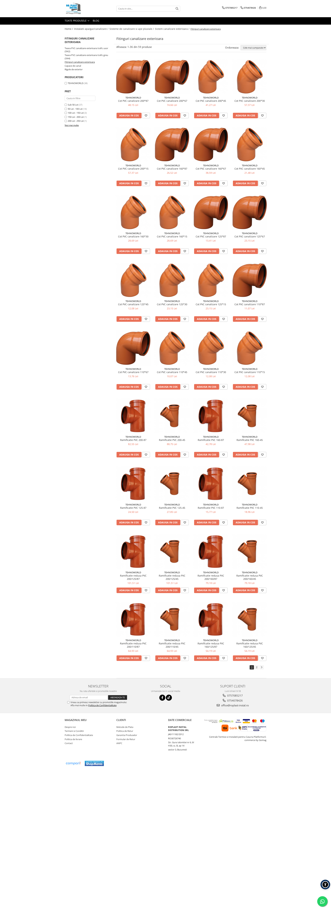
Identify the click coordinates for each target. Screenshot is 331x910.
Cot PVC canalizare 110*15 (249, 372)
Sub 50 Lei (73, 104)
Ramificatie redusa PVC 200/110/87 (133, 645)
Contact (69, 743)
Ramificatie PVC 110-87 (211, 507)
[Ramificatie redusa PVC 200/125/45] (172, 551)
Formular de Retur (125, 739)
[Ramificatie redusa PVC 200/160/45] (249, 551)
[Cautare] (177, 9)
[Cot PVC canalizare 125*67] (249, 212)
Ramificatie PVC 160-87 (211, 440)
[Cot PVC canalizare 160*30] (133, 212)
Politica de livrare (73, 739)
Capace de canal (73, 65)
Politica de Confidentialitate (102, 705)
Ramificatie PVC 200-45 (172, 440)
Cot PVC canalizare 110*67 (133, 372)
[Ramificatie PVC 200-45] (172, 415)
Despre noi (70, 727)
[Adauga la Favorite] (146, 115)
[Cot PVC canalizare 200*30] (249, 76)
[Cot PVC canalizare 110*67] (133, 348)
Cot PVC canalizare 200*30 (249, 100)
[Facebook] (162, 698)
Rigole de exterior (74, 69)
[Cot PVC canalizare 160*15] (172, 212)
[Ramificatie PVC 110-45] (249, 483)
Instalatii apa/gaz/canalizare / (91, 28)
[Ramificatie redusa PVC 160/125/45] (249, 619)
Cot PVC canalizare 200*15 (133, 168)
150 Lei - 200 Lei (76, 116)
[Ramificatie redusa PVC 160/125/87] (210, 619)
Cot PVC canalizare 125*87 (211, 236)
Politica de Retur (124, 731)
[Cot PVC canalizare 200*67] (172, 76)
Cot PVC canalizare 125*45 (133, 304)
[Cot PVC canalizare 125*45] (133, 280)
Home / (69, 28)
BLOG (96, 20)
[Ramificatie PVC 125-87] (133, 483)
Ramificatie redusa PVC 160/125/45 (249, 645)
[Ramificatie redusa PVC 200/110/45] (172, 619)
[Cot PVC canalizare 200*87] (133, 76)
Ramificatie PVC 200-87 (133, 440)
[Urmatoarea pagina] (261, 667)
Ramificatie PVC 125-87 (133, 507)
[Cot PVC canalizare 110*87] (249, 280)
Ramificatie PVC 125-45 (172, 507)
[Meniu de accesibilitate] (325, 884)
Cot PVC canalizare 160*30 (133, 236)
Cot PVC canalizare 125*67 (249, 236)
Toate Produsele (76, 20)
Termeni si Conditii (74, 731)
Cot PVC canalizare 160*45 (249, 168)
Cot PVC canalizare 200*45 (211, 100)
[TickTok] (169, 698)
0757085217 (235, 695)
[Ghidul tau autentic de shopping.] (73, 763)
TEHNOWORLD (75, 83)
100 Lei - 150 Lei (76, 112)
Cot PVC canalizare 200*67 (172, 100)
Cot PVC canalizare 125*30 (172, 304)
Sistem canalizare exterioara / (172, 28)
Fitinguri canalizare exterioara (80, 62)
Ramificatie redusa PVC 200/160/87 (211, 577)
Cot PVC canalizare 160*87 (172, 168)
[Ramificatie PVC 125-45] (172, 483)
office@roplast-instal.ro (234, 705)
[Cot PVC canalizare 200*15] (133, 144)
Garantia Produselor (126, 735)
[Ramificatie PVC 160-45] (249, 415)
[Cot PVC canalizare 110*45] (172, 348)
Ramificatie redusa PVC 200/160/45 (249, 577)
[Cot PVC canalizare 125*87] (210, 212)
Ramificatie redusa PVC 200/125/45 (172, 577)
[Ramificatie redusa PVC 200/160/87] (210, 551)
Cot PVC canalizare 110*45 (172, 372)
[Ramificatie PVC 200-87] (133, 415)
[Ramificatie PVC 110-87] (210, 483)
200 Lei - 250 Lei (76, 120)
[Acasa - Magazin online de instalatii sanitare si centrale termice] (82, 9)
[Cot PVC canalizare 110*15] (249, 348)
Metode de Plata (124, 727)
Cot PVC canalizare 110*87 (249, 304)
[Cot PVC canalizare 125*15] (210, 280)
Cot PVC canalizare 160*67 (211, 168)
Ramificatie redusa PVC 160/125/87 (211, 645)
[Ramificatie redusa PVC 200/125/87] (133, 551)
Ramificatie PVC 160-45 (250, 440)
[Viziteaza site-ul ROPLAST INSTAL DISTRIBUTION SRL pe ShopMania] (94, 763)
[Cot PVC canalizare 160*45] (249, 144)
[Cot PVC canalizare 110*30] (210, 348)
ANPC (119, 743)
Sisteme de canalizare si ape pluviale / (131, 28)
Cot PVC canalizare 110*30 (211, 372)
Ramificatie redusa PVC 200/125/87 (133, 577)
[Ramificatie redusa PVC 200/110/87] (133, 619)
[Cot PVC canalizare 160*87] (172, 144)
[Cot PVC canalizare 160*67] (210, 144)
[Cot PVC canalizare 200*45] (210, 76)
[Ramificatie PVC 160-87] (210, 415)
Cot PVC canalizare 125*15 (211, 304)
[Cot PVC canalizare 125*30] (172, 280)
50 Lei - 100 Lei (75, 108)
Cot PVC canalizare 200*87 (133, 100)
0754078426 (235, 700)
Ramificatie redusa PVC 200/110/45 (172, 645)
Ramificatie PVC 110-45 (250, 507)
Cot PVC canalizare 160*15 (172, 236)
